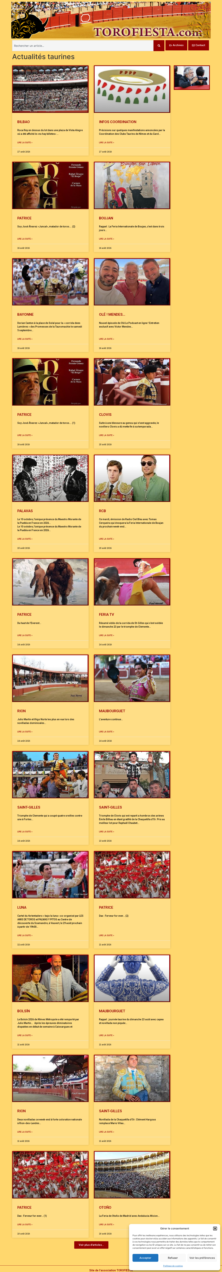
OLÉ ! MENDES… (112, 314)
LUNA (21, 907)
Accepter (145, 1257)
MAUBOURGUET (113, 711)
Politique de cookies (173, 1266)
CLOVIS (105, 415)
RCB (102, 511)
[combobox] (82, 45)
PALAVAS (25, 511)
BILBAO (23, 122)
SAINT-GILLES (28, 807)
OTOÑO (105, 1207)
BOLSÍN (23, 1011)
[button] (215, 1228)
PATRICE (24, 218)
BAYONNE (25, 314)
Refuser (173, 1257)
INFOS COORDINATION (117, 122)
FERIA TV (106, 614)
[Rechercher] (158, 45)
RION (21, 711)
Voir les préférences (202, 1257)
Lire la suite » (24, 142)
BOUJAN (106, 218)
